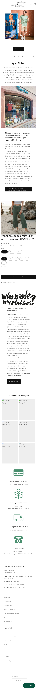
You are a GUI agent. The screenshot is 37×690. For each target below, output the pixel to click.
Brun (11, 252)
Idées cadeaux (8, 621)
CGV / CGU (7, 657)
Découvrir (18, 49)
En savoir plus (13, 381)
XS (10, 259)
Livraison (6, 645)
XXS (4, 259)
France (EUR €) (17, 680)
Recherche (7, 597)
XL (4, 263)
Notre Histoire (8, 605)
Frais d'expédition (11, 245)
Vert (4, 252)
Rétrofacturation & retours (11, 649)
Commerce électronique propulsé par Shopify (22, 686)
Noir (19, 252)
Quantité (3, 267)
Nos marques (7, 601)
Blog (5, 617)
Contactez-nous (8, 653)
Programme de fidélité (10, 637)
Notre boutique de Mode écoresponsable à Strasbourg (17, 189)
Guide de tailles (8, 641)
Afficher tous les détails (8, 282)
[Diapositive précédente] (15, 57)
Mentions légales (8, 661)
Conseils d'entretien (9, 609)
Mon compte (7, 633)
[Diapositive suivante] (22, 57)
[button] (2, 4)
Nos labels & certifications (11, 613)
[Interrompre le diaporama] (34, 57)
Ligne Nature (11, 686)
